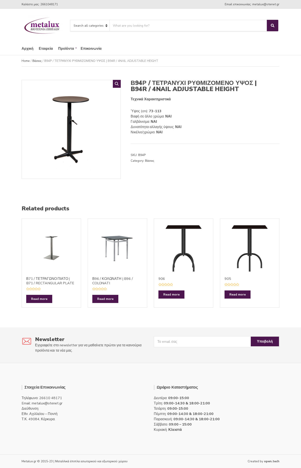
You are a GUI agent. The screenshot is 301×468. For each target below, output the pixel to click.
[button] (117, 84)
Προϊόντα (66, 48)
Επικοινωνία (91, 48)
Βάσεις (37, 61)
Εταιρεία (46, 48)
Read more (39, 299)
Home (26, 61)
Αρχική (27, 48)
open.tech (271, 461)
